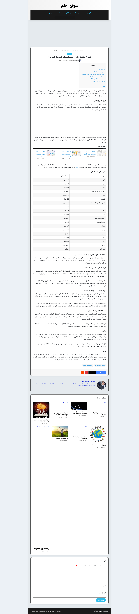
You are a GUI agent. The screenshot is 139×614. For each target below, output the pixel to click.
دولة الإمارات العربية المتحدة (97, 76)
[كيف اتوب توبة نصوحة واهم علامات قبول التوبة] (79, 430)
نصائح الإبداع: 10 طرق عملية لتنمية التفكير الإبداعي (65, 154)
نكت (83, 13)
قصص (58, 13)
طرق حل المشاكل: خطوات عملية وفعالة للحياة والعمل (40, 154)
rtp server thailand (71, 383)
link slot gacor (91, 385)
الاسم (105, 586)
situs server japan (91, 383)
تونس (103, 86)
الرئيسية (89, 13)
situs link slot (52, 383)
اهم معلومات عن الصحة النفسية (61, 438)
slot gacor (85, 385)
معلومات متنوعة (99, 365)
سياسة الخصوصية (43, 611)
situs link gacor (45, 383)
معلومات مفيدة (87, 365)
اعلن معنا (54, 611)
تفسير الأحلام (69, 13)
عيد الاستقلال (101, 69)
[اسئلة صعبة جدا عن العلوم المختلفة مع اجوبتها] (98, 406)
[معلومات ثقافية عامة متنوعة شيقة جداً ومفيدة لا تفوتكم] (41, 410)
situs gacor (38, 383)
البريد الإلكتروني (102, 592)
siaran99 (64, 383)
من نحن (49, 611)
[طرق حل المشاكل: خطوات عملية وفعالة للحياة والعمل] (50, 153)
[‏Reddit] (82, 372)
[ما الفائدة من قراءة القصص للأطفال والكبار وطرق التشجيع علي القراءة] (41, 486)
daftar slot (59, 383)
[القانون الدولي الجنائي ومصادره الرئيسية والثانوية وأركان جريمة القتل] (60, 406)
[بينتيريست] (86, 372)
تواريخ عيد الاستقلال (99, 71)
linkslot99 (80, 385)
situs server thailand (81, 383)
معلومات (77, 50)
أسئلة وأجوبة (52, 13)
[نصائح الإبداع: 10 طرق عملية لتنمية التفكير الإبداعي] (76, 153)
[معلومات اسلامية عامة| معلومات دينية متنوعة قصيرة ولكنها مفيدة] (79, 406)
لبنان (104, 83)
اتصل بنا (59, 611)
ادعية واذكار (77, 13)
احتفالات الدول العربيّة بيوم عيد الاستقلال (93, 74)
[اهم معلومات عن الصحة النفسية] (60, 431)
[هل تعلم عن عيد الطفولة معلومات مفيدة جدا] (98, 434)
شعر (63, 13)
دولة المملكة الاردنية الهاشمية (96, 79)
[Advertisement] (97, 33)
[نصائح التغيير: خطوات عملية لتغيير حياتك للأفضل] (101, 153)
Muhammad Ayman (73, 60)
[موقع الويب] (94, 388)
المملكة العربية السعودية (98, 81)
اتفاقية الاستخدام (34, 611)
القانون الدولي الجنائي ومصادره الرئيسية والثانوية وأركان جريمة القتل (61, 414)
